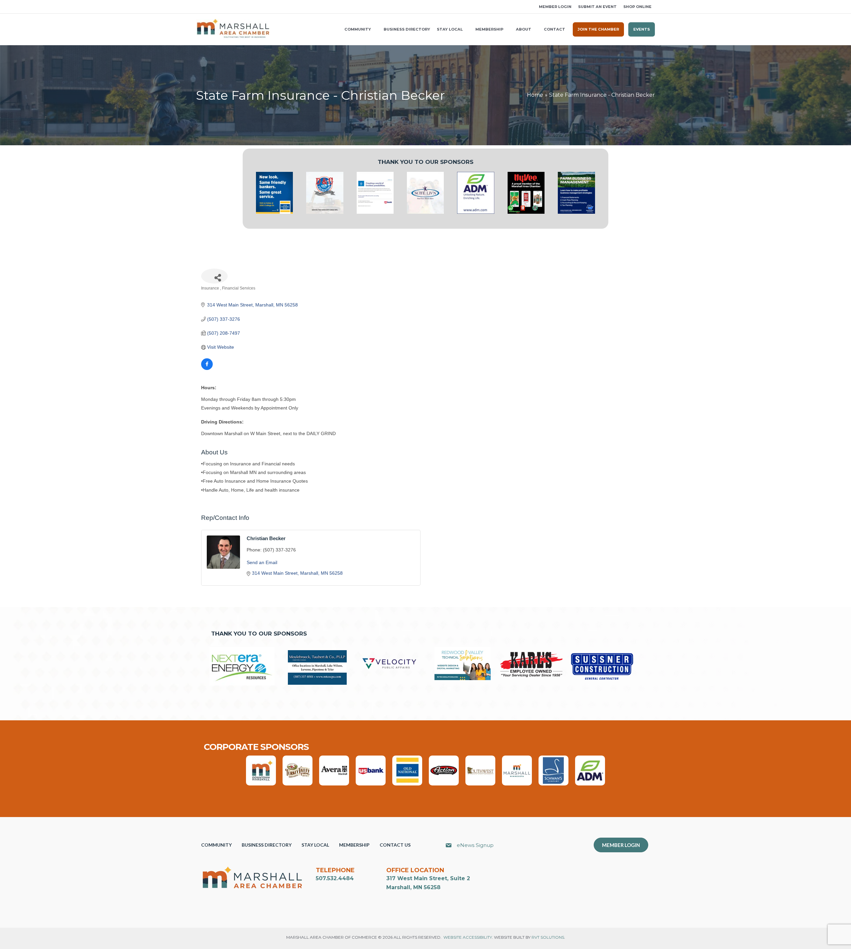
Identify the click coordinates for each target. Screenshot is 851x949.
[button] (198, 6)
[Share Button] (214, 276)
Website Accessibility (467, 937)
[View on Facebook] (207, 368)
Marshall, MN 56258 (413, 887)
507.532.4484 (335, 878)
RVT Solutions (548, 937)
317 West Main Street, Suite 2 (428, 878)
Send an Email (262, 562)
